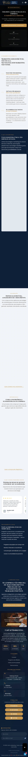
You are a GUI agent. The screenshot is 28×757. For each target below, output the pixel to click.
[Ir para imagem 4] (10, 625)
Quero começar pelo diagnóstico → (14, 469)
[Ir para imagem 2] (8, 625)
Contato (14, 657)
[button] (25, 747)
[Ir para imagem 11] (19, 625)
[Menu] (22, 2)
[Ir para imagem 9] (17, 625)
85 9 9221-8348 (8, 687)
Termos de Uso (14, 665)
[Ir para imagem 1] (6, 625)
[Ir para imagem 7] (14, 625)
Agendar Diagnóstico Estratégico (14, 605)
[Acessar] (25, 2)
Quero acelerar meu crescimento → (14, 386)
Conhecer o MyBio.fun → (9, 265)
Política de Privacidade (14, 662)
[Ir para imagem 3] (9, 625)
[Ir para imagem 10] (18, 625)
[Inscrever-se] (25, 738)
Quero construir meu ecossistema (14, 25)
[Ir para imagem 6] (13, 625)
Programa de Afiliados (14, 660)
